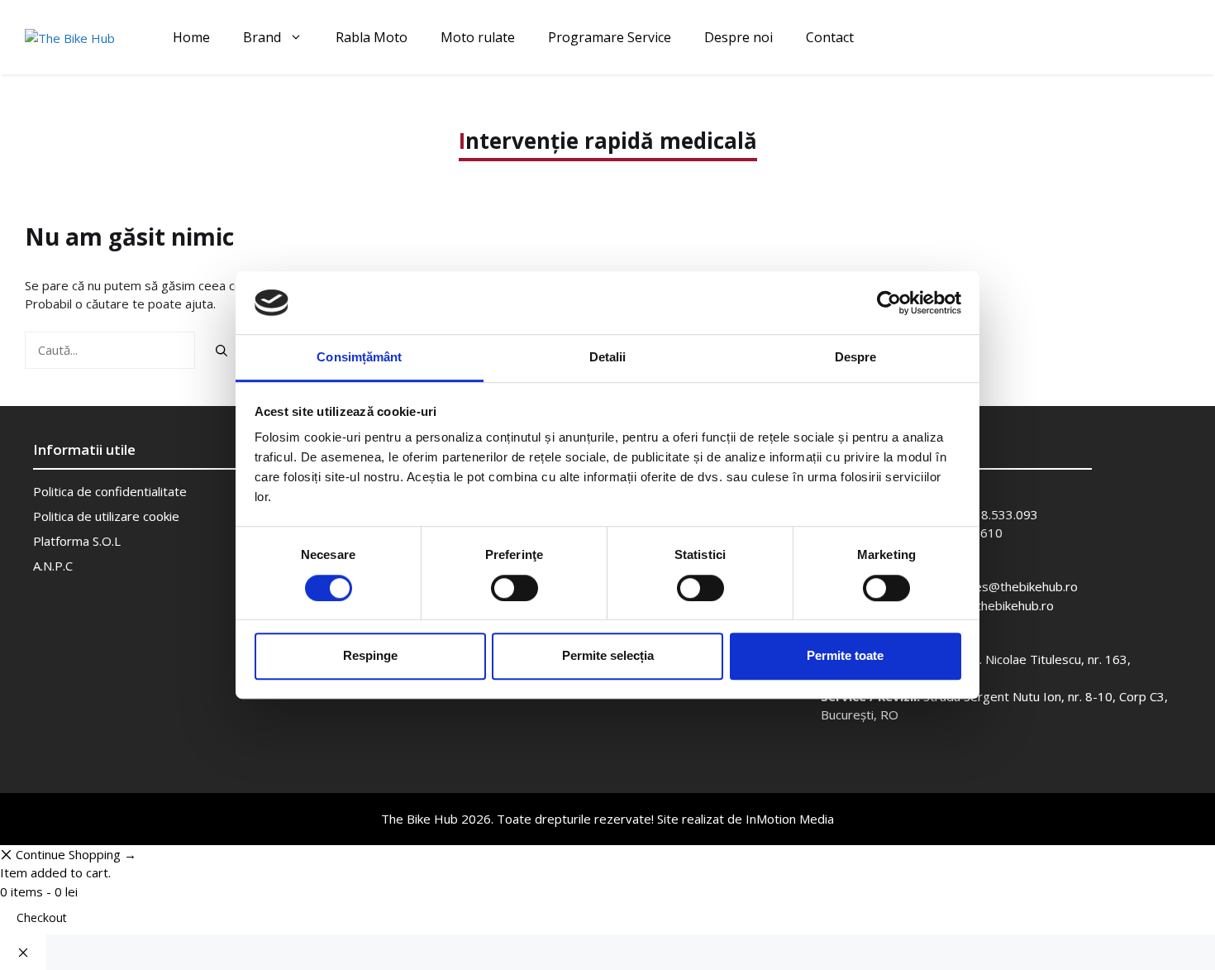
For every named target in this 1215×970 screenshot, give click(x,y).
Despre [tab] (856, 358)
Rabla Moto (371, 37)
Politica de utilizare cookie (106, 516)
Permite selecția (608, 655)
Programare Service (609, 37)
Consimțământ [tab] (359, 358)
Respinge (370, 655)
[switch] (514, 588)
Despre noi (738, 37)
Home (191, 37)
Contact (830, 37)
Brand (262, 37)
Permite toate (845, 655)
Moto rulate (478, 37)
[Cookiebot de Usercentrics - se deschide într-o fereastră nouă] (889, 302)
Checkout (42, 917)
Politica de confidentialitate (110, 491)
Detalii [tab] (608, 358)
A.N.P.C (53, 565)
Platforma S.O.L (77, 541)
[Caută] (221, 350)
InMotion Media (790, 818)
